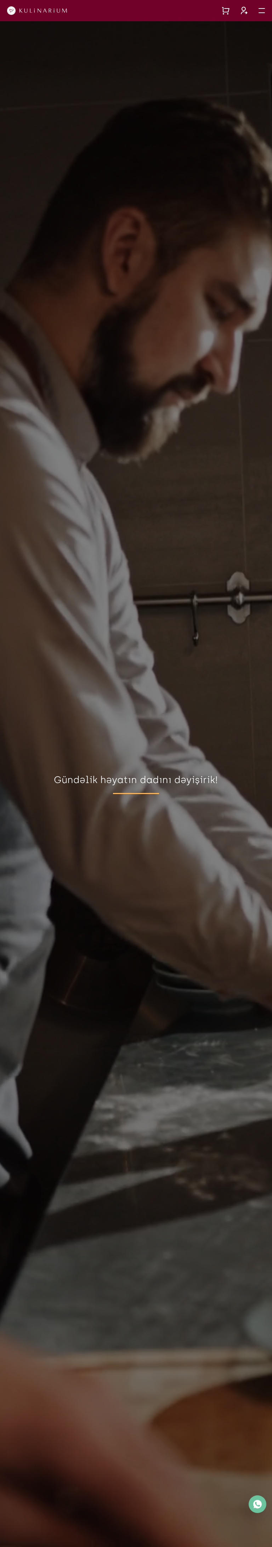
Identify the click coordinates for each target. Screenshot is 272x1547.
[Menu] (262, 10)
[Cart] (225, 10)
